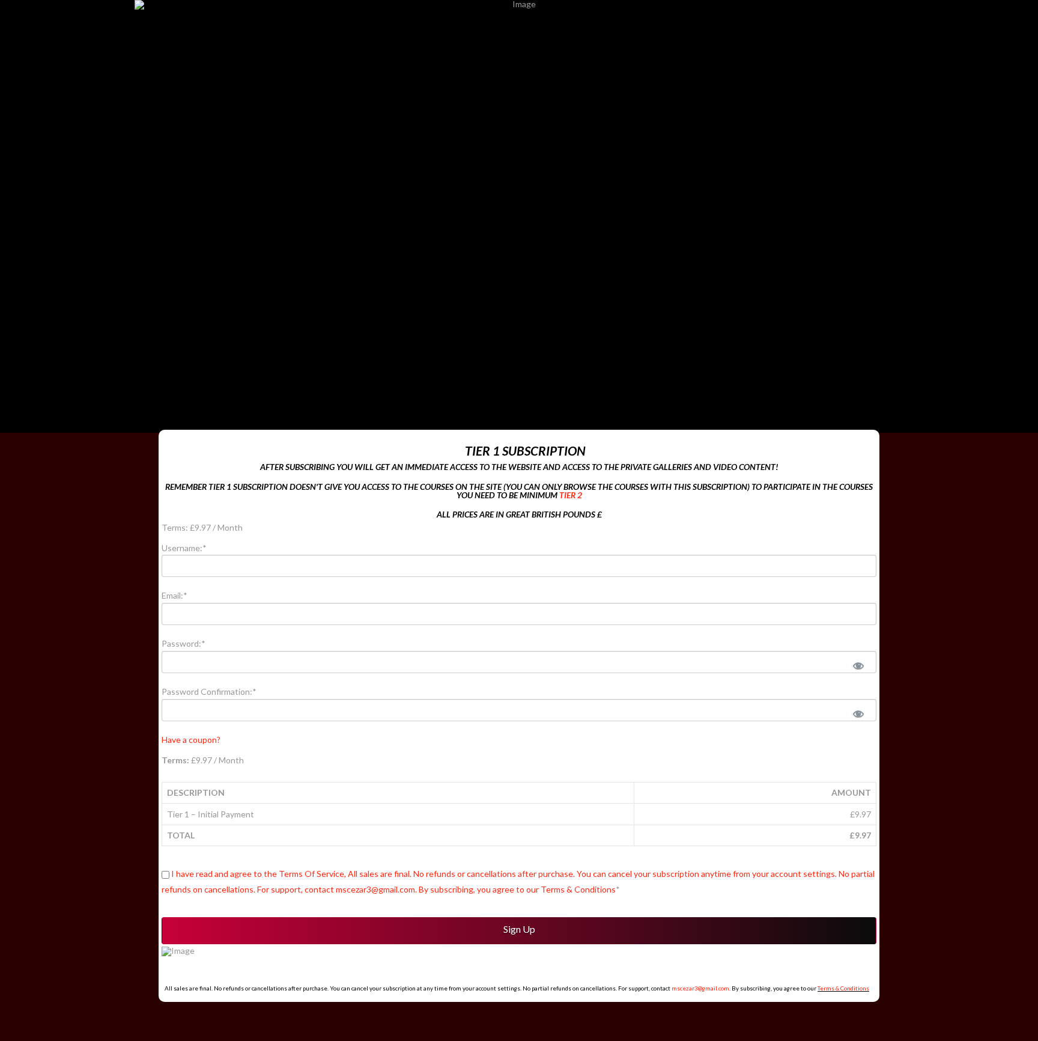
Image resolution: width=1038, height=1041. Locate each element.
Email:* (174, 595)
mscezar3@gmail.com (700, 988)
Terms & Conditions (843, 988)
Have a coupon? (191, 739)
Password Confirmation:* (209, 691)
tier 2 (570, 495)
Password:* (183, 643)
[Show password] (857, 665)
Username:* (184, 548)
